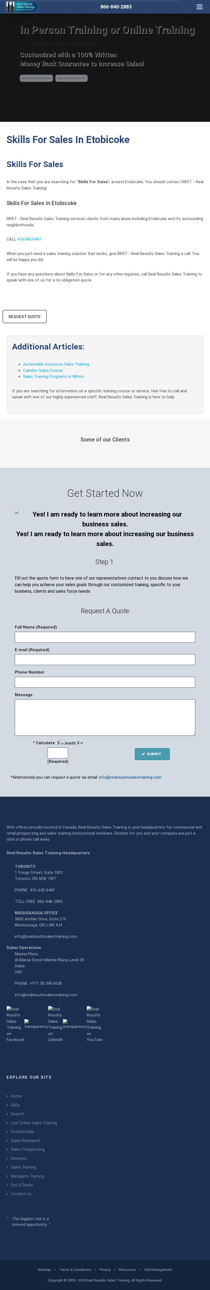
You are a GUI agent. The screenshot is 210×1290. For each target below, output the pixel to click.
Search (17, 1113)
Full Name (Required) (36, 627)
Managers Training (27, 1176)
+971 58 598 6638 (46, 983)
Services (19, 1158)
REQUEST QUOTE (24, 317)
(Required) (57, 761)
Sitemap (44, 1270)
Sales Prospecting (28, 1149)
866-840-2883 (50, 901)
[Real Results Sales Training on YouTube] (95, 1024)
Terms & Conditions (75, 1270)
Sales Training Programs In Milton (53, 376)
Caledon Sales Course (43, 370)
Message (24, 694)
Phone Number (29, 672)
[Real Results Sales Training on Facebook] (15, 1024)
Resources (127, 1270)
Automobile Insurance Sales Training (56, 364)
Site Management (158, 1270)
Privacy (105, 1270)
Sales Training (23, 1167)
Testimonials (22, 1131)
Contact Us (21, 1193)
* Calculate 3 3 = (58, 742)
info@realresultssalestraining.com (130, 777)
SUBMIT (156, 754)
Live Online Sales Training (34, 1122)
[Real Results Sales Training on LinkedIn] (55, 1024)
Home (16, 1096)
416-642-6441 (29, 239)
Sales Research (25, 1140)
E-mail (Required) (32, 649)
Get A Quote (22, 1184)
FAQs (15, 1105)
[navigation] (199, 6)
